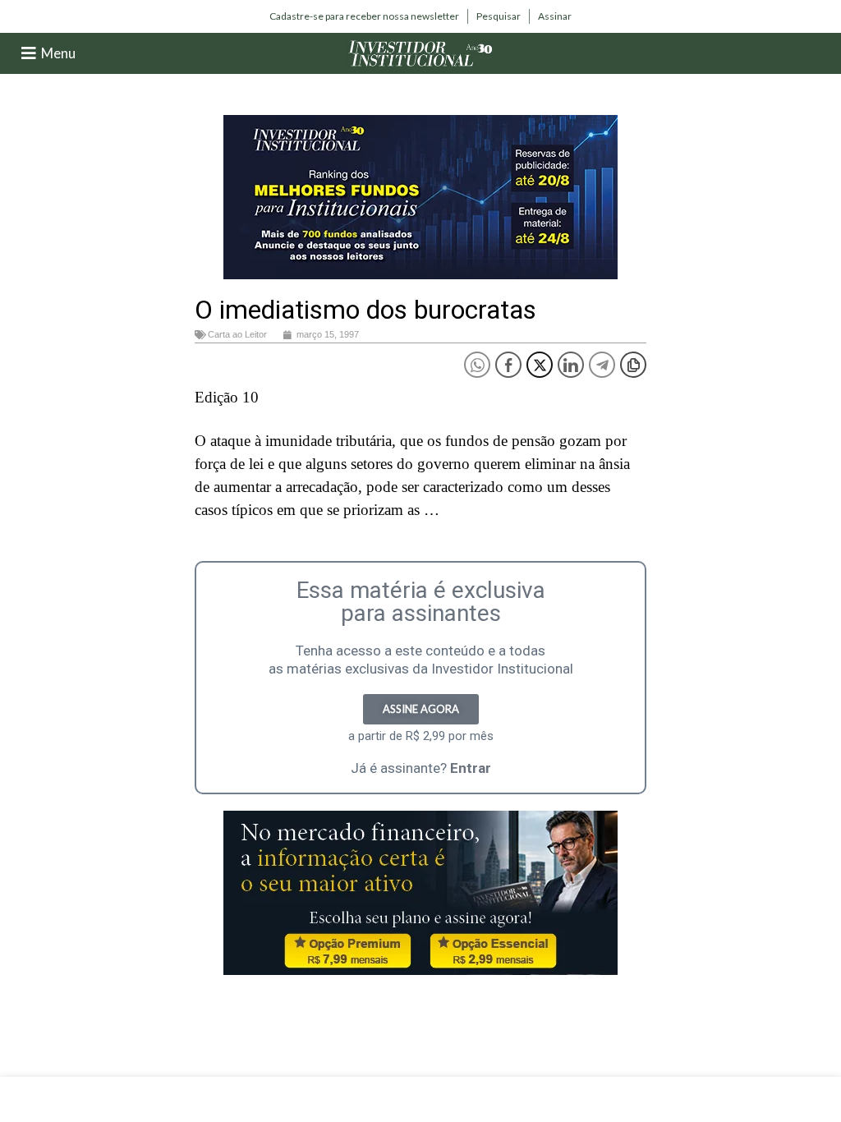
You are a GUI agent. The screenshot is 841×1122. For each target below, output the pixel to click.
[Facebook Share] (508, 365)
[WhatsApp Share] (477, 365)
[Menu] (29, 53)
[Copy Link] (633, 365)
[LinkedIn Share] (571, 365)
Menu (58, 53)
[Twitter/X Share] (539, 365)
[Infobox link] (364, 16)
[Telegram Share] (602, 365)
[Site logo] (420, 52)
